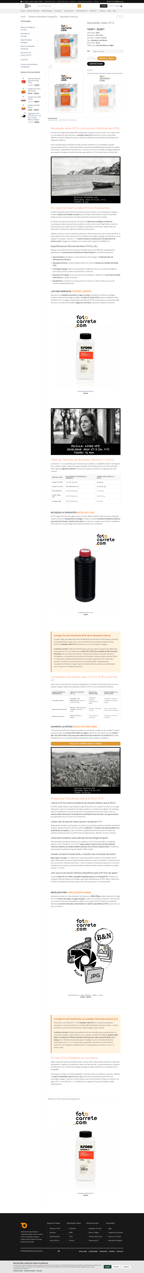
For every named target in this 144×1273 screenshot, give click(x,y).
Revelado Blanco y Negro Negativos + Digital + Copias (85, 995)
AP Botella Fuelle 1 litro (85, 613)
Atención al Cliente (114, 1236)
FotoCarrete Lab (62, 1)
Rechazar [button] (116, 1267)
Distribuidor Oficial (74, 1223)
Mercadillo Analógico (115, 1240)
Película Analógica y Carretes (28, 28)
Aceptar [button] (107, 1267)
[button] (103, 6)
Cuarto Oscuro (68, 11)
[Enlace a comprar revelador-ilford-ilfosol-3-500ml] (85, 347)
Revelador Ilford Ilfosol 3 (86, 391)
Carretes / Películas (33, 11)
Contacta (73, 1)
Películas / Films (54, 1228)
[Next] (55, 66)
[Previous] (49, 115)
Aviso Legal (39, 1270)
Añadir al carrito (107, 58)
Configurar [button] (126, 1267)
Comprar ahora (96, 64)
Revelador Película (69, 16)
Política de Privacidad (29, 1270)
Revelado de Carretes (25, 35)
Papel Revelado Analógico (26, 41)
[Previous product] (121, 16)
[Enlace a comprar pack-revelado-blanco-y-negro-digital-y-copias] (85, 951)
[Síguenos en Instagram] (59, 1251)
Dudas (109, 11)
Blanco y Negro (94, 1232)
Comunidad (110, 1223)
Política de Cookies (18, 1270)
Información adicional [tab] (68, 120)
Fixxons (71, 1240)
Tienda (23, 11)
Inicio (23, 16)
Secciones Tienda (53, 1223)
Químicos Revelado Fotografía (43, 16)
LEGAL (96, 1)
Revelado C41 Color (95, 1228)
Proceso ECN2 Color (95, 1236)
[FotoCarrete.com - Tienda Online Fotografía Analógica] (27, 6)
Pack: (88, 51)
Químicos (58, 11)
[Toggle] (37, 28)
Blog (114, 11)
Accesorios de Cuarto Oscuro (26, 54)
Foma (71, 1236)
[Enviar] (79, 6)
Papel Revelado (47, 11)
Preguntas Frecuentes (85, 1)
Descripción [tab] (52, 120)
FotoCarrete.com (49, 1)
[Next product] (118, 16)
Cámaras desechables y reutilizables (29, 65)
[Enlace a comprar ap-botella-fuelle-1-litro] (85, 569)
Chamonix (93, 11)
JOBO (70, 1232)
